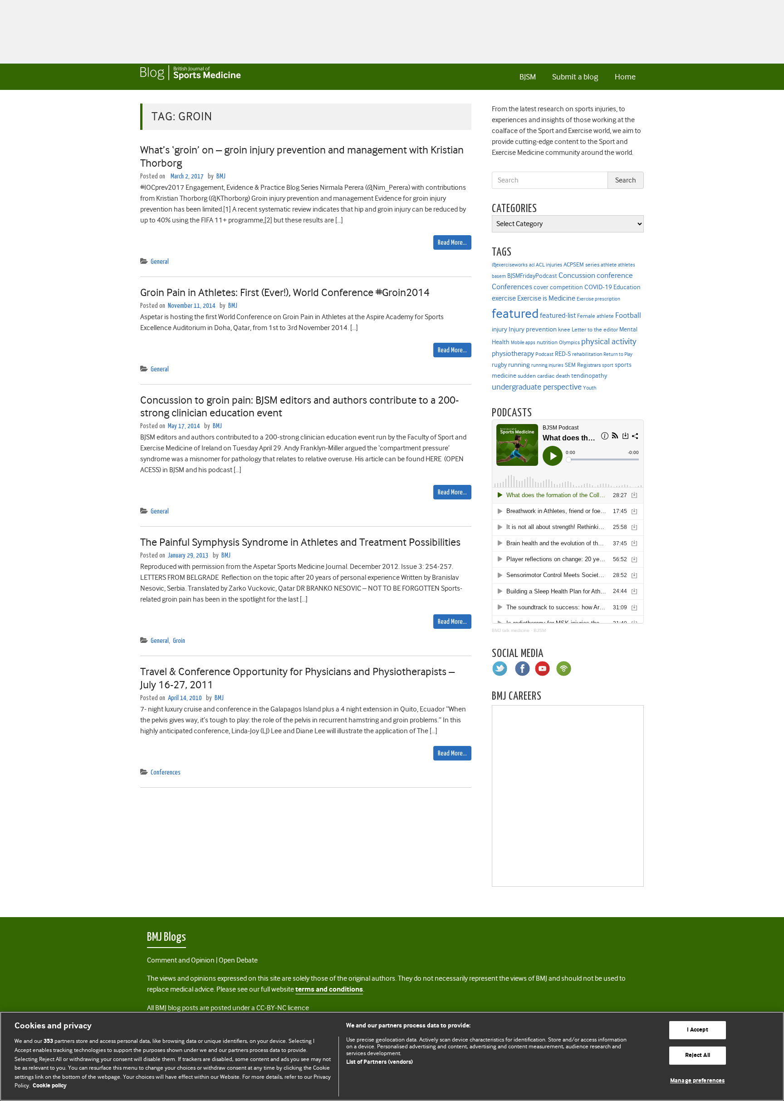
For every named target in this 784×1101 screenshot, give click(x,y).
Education (627, 287)
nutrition (547, 342)
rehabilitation (587, 354)
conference (615, 275)
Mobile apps (523, 343)
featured (515, 313)
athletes (626, 265)
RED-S (563, 353)
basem (499, 276)
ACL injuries (549, 265)
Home (625, 76)
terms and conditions (329, 989)
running (519, 365)
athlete (609, 265)
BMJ (220, 176)
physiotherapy (513, 354)
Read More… (452, 242)
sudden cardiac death (544, 376)
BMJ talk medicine (510, 630)
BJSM (527, 76)
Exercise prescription (598, 299)
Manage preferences (697, 1080)
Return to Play (617, 354)
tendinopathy (589, 375)
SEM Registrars (583, 364)
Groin (179, 640)
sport (607, 365)
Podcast (544, 354)
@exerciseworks (510, 265)
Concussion (577, 275)
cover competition (558, 287)
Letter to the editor (595, 329)
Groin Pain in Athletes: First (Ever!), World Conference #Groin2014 (285, 292)
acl (531, 265)
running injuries (547, 365)
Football (628, 315)
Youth (589, 388)
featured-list (558, 315)
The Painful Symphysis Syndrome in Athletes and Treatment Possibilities (300, 542)
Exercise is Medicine (546, 298)
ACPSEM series (581, 264)
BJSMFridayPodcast (532, 275)
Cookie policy (50, 1085)
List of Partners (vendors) (379, 1062)
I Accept (697, 1030)
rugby (499, 364)
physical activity (609, 341)
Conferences (166, 772)
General (160, 261)
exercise (504, 298)
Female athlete (595, 316)
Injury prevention (533, 329)
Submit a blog (575, 76)
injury (499, 329)
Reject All (697, 1055)
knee (564, 329)
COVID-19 (598, 287)
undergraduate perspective (537, 386)
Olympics (569, 343)
